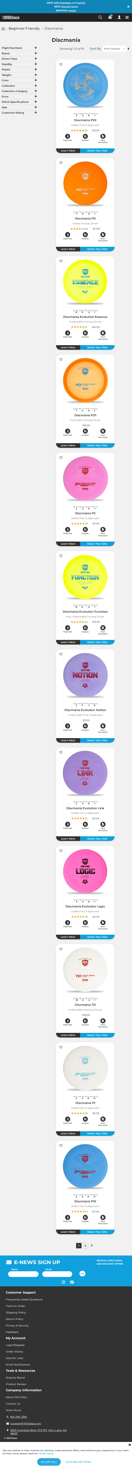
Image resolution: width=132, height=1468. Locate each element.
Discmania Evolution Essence (85, 317)
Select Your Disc (97, 150)
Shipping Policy (16, 1312)
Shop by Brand (15, 1377)
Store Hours (13, 1410)
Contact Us (13, 1403)
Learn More (68, 150)
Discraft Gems (69, 6)
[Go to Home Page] (2, 28)
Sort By (95, 48)
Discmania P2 (85, 513)
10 (86, 228)
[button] (85, 137)
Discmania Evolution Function (85, 611)
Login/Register (15, 1345)
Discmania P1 (85, 1103)
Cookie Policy (45, 1453)
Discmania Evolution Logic (85, 906)
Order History (14, 1351)
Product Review (16, 1384)
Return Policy (14, 1319)
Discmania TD (85, 1004)
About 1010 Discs (16, 1397)
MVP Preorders (63, 2)
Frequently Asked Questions (24, 1299)
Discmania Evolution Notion (85, 710)
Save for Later (15, 1358)
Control (81, 2)
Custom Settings (78, 1462)
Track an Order (15, 1306)
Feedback (12, 1332)
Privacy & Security (17, 1325)
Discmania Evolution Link (85, 808)
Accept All (49, 1462)
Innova (72, 10)
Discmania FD (85, 218)
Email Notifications (18, 1364)
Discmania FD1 (85, 415)
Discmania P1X (85, 1201)
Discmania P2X (85, 120)
